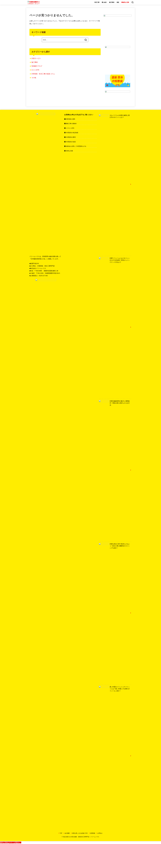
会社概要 (67, 833)
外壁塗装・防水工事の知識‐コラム (43, 74)
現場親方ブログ (36, 66)
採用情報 (92, 833)
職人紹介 (104, 2)
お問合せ (99, 833)
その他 (33, 77)
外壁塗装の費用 (70, 137)
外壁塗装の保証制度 (72, 132)
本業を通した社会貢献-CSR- (80, 833)
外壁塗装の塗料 (70, 119)
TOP (61, 833)
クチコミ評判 (70, 128)
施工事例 (111, 2)
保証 (118, 2)
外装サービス (36, 58)
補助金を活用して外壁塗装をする (76, 146)
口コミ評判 (35, 70)
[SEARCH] (132, 2)
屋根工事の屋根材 (71, 123)
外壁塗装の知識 (70, 142)
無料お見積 (69, 151)
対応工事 (97, 2)
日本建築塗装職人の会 (38, 259)
